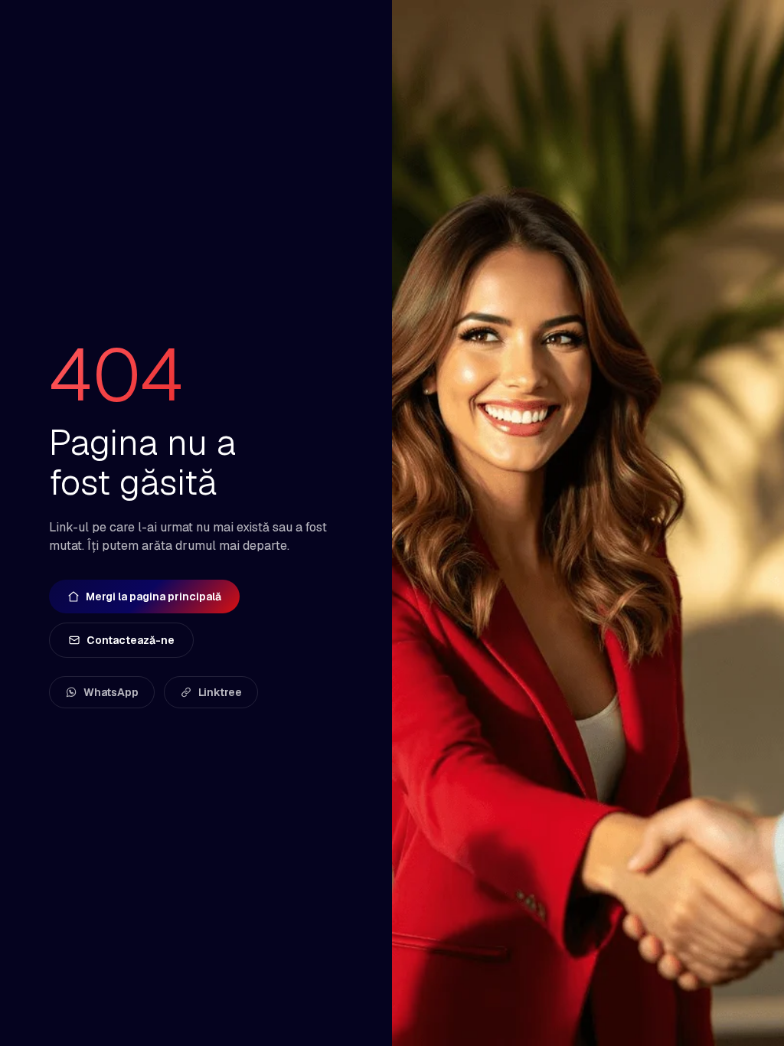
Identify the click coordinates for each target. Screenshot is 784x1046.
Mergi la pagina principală (153, 596)
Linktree (220, 692)
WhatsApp (111, 692)
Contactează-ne (131, 640)
